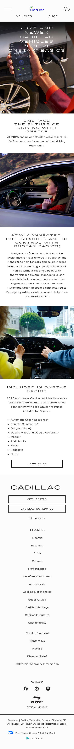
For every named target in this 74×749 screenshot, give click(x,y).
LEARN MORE (37, 463)
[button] (59, 246)
